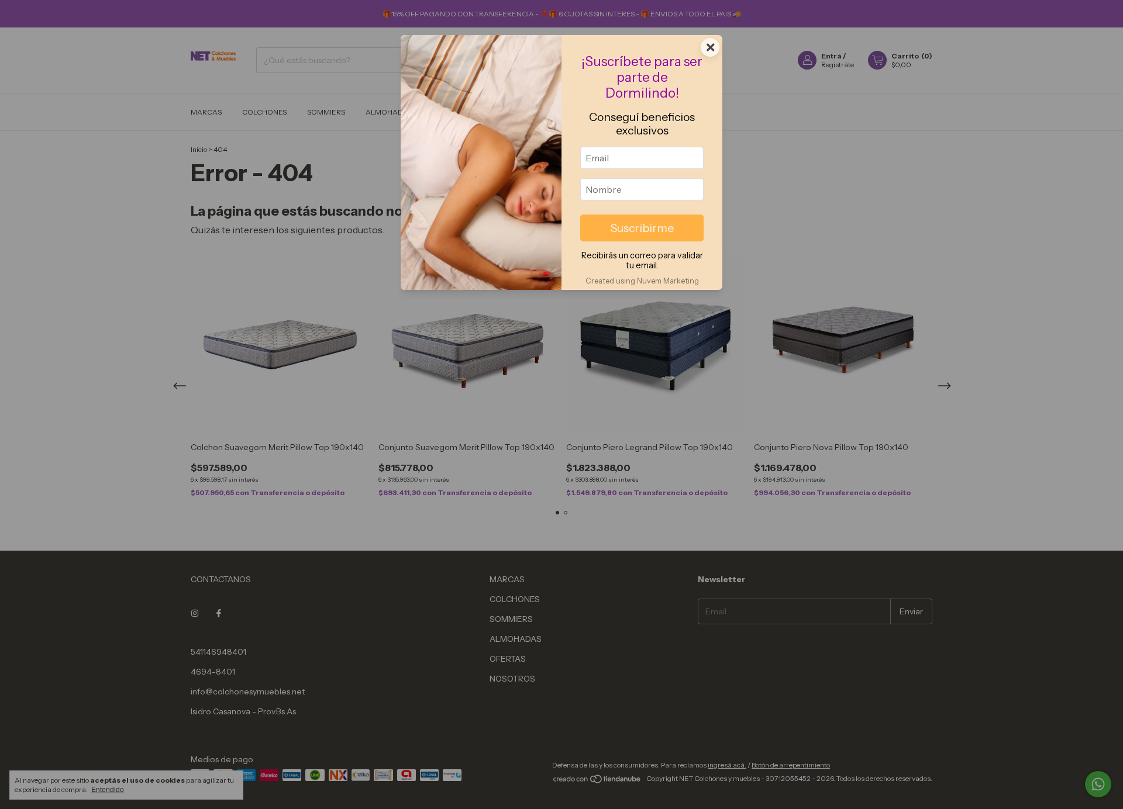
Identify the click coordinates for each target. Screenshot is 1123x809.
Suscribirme (642, 228)
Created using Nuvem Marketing (642, 280)
